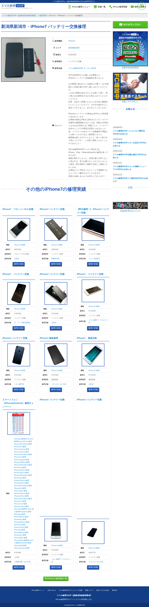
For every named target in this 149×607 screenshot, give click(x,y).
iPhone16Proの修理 (21, 496)
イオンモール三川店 (58, 384)
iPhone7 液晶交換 (87, 338)
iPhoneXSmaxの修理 (21, 548)
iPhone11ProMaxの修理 (23, 444)
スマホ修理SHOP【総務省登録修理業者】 (74, 595)
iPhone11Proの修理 (24, 441)
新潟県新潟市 (74, 48)
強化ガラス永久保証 (102, 590)
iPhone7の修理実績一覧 (57, 578)
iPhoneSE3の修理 (20, 540)
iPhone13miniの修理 (21, 460)
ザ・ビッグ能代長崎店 (22, 322)
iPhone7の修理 (19, 245)
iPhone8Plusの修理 (21, 532)
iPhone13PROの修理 (22, 462)
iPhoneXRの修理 (25, 543)
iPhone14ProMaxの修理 (23, 475)
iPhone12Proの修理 (21, 452)
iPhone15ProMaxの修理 (23, 486)
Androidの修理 (19, 439)
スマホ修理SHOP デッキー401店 (82, 68)
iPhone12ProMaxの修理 (23, 454)
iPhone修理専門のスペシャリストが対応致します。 (74, 599)
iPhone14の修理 (20, 467)
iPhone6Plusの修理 (21, 517)
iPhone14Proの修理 (21, 473)
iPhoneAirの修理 (20, 535)
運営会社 (114, 590)
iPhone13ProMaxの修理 (23, 465)
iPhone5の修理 (19, 509)
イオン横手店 (19, 384)
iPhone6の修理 (19, 514)
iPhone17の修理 (20, 501)
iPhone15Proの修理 (21, 483)
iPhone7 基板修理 (49, 338)
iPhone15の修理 (20, 478)
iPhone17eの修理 (20, 504)
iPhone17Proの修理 (21, 506)
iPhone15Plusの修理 (21, 480)
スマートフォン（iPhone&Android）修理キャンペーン (18, 403)
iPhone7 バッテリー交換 (52, 209)
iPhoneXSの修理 (20, 545)
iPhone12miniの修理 (21, 449)
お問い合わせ (51, 590)
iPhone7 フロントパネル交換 (17, 209)
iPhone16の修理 (20, 488)
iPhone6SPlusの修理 (21, 522)
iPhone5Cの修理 (25, 512)
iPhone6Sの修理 (20, 519)
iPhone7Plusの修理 (21, 527)
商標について (89, 590)
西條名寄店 (55, 258)
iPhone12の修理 (20, 447)
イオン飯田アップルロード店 (98, 321)
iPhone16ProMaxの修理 (23, 499)
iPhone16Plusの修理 (21, 493)
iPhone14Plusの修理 (21, 470)
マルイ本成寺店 (94, 258)
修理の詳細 (18, 264)
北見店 (16, 258)
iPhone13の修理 (20, 457)
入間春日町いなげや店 (22, 562)
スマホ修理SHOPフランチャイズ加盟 (70, 590)
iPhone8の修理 (19, 530)
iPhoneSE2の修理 (20, 538)
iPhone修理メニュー (38, 590)
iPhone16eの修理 (20, 491)
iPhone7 (71, 41)
